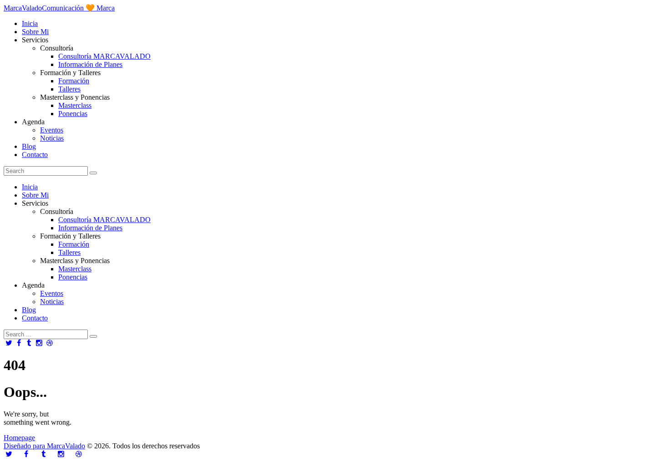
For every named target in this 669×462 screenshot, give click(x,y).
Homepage (19, 438)
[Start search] (93, 336)
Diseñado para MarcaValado (44, 446)
